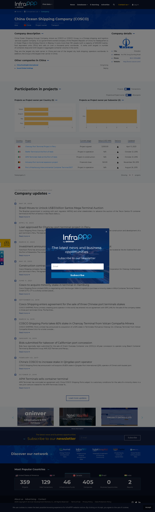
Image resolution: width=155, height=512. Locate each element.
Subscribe (77, 275)
